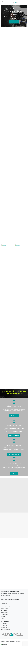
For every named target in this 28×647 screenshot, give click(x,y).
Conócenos (3, 623)
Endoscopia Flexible (6, 606)
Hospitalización (4, 614)
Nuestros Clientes (5, 627)
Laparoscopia (4, 608)
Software (3, 618)
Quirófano (3, 616)
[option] (14, 16)
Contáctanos (4, 625)
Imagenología (4, 612)
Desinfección (4, 610)
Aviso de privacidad (6, 629)
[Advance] (15, 2)
